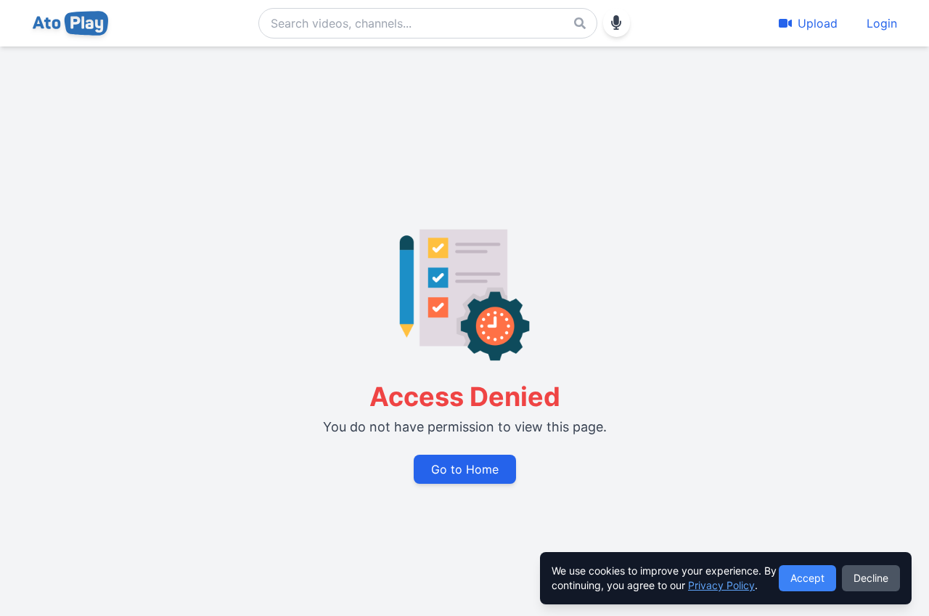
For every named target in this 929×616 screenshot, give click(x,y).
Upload (818, 23)
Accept (807, 578)
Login (882, 23)
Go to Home (465, 469)
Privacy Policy (721, 585)
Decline (871, 578)
